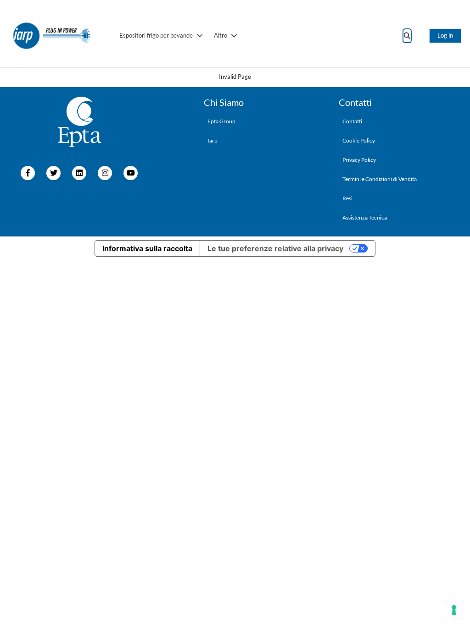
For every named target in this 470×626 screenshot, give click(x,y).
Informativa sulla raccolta (147, 248)
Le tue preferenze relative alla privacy (275, 248)
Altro (220, 35)
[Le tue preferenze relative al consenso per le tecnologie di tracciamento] (454, 610)
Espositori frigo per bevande (156, 35)
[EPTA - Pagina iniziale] (52, 36)
